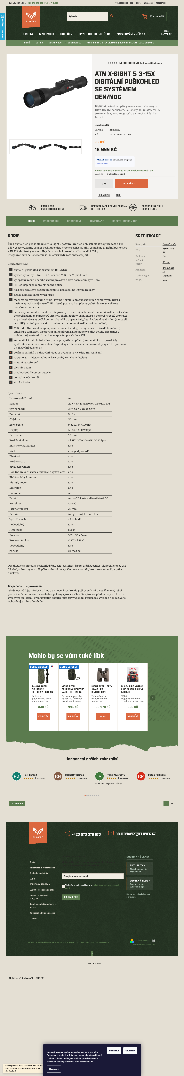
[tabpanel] (30, 776)
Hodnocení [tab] (74, 221)
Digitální (167, 275)
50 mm (166, 262)
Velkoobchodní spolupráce (42, 912)
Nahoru (19, 803)
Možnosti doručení (116, 173)
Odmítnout (114, 1050)
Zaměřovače (169, 244)
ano (165, 280)
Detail (103, 716)
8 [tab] (98, 795)
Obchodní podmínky (39, 873)
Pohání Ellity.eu (102, 163)
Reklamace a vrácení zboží (42, 867)
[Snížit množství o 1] (96, 183)
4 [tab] (90, 795)
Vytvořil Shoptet (142, 941)
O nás (32, 862)
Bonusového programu (122, 159)
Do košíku (129, 183)
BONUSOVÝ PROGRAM (40, 884)
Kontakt (33, 918)
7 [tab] (96, 795)
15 (172, 803)
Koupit (42, 716)
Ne (164, 256)
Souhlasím (130, 1050)
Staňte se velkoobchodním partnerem (138, 895)
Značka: (102, 124)
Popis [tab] (31, 221)
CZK (137, 3)
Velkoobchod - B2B (124, 3)
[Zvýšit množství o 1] (111, 183)
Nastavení (53, 1068)
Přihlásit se (71, 897)
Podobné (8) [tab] (51, 221)
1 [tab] (85, 795)
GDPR (32, 878)
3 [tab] (88, 795)
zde (91, 1061)
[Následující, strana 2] (166, 803)
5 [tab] (92, 795)
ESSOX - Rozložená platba (42, 889)
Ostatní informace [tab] (124, 221)
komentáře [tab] (97, 221)
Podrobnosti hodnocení (151, 63)
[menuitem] (28, 34)
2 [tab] (87, 795)
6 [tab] (94, 795)
